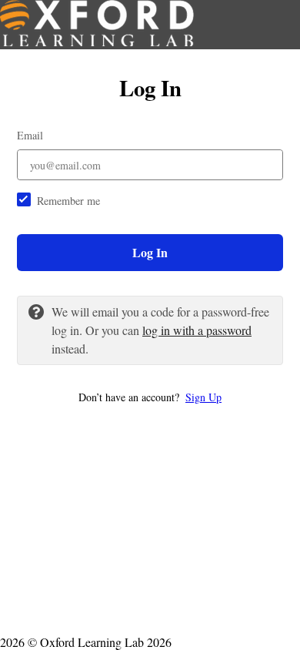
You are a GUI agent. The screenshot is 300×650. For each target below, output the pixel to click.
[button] (150, 397)
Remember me (68, 200)
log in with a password (197, 330)
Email (30, 135)
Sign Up (203, 397)
